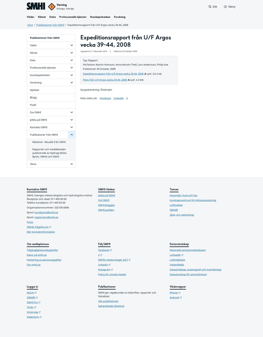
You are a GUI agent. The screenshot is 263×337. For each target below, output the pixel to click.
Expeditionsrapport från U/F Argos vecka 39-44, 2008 (115, 73)
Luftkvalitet (176, 205)
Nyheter (34, 90)
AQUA (46, 292)
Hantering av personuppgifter (44, 259)
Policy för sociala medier (112, 274)
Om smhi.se (33, 264)
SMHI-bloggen (106, 205)
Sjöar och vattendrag (182, 214)
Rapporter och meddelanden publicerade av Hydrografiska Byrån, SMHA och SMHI (49, 153)
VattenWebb (177, 264)
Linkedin (119, 264)
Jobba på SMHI (38, 119)
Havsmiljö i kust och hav (183, 195)
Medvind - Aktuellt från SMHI (49, 142)
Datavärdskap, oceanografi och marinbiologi (195, 269)
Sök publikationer (108, 301)
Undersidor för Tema (71, 164)
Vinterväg (48, 312)
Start (30, 25)
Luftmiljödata (177, 259)
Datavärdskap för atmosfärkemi (188, 274)
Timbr (46, 307)
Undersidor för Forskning (71, 82)
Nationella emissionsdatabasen (188, 250)
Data (52, 17)
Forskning (119, 17)
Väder (30, 17)
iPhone (190, 292)
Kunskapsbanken (100, 17)
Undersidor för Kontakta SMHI (71, 127)
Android (191, 297)
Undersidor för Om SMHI (71, 112)
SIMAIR (174, 210)
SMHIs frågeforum (54, 227)
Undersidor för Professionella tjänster (71, 67)
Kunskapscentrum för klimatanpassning (193, 200)
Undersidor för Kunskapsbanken (71, 75)
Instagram (120, 269)
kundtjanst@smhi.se (46, 212)
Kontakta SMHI (38, 127)
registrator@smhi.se (46, 217)
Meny (231, 6)
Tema (33, 164)
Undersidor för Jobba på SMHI (71, 119)
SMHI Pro (48, 302)
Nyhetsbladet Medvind (111, 306)
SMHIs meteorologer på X (129, 259)
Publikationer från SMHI (50, 25)
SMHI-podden (106, 210)
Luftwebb (191, 255)
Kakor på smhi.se (37, 255)
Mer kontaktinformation (41, 231)
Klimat (42, 17)
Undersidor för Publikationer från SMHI (71, 134)
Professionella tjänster (73, 17)
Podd (33, 105)
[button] (213, 6)
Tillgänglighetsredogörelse (42, 250)
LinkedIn (119, 98)
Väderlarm (49, 317)
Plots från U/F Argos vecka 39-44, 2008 (106, 79)
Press (30, 222)
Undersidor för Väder (71, 45)
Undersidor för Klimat (71, 52)
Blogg (33, 97)
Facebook (105, 98)
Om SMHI (35, 112)
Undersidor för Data (71, 60)
